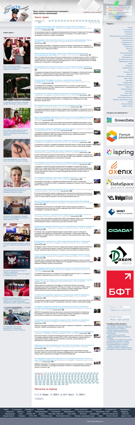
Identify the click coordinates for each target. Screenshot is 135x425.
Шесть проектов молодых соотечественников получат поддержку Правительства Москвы (16, 67)
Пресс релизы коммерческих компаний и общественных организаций (51, 12)
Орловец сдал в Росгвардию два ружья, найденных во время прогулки (61, 151)
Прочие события (126, 104)
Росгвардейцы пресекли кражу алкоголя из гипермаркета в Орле (58, 105)
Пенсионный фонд (126, 53)
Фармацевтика (127, 68)
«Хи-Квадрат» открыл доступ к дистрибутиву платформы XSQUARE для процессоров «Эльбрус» (119, 327)
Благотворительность (125, 97)
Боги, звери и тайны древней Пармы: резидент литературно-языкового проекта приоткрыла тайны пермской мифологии (15, 132)
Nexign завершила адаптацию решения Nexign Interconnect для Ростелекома (118, 331)
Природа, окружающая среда (122, 99)
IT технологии (127, 29)
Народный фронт (126, 89)
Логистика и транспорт (124, 76)
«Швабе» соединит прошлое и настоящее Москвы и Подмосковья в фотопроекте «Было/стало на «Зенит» (119, 347)
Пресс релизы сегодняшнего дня (119, 7)
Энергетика (128, 46)
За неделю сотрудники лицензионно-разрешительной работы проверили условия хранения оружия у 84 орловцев (61, 307)
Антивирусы (128, 32)
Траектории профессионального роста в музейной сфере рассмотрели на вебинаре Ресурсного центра (16, 190)
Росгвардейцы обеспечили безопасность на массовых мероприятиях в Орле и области (14, 328)
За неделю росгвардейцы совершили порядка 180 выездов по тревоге (60, 140)
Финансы (129, 49)
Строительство (127, 40)
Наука (130, 63)
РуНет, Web (128, 93)
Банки (130, 51)
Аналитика (128, 34)
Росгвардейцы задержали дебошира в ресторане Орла (55, 129)
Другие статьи (127, 106)
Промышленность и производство (120, 36)
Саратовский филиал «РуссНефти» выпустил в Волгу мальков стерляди (15, 160)
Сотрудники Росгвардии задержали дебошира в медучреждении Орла (60, 93)
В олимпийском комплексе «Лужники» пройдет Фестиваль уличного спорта (16, 103)
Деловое (129, 74)
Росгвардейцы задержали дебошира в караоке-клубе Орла (56, 177)
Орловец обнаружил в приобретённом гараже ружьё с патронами (59, 214)
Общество (128, 87)
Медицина (129, 65)
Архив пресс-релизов (115, 10)
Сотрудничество (126, 42)
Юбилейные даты (126, 95)
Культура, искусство (125, 59)
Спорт (130, 70)
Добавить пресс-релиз (92, 12)
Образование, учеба (125, 61)
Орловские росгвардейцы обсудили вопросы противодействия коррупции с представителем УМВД (16, 217)
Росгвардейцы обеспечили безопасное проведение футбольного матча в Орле (64, 162)
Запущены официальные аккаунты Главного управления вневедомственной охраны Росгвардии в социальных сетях (16, 273)
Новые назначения (126, 38)
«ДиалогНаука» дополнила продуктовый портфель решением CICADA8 (118, 336)
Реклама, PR (128, 72)
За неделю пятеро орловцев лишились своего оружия (54, 189)
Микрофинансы (127, 57)
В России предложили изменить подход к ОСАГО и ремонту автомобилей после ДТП (16, 244)
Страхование (128, 55)
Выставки (129, 80)
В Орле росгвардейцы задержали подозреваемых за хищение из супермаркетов (64, 332)
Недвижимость (127, 44)
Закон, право (128, 78)
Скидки (130, 102)
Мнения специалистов (124, 85)
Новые (130, 27)
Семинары (128, 91)
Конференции (127, 82)
